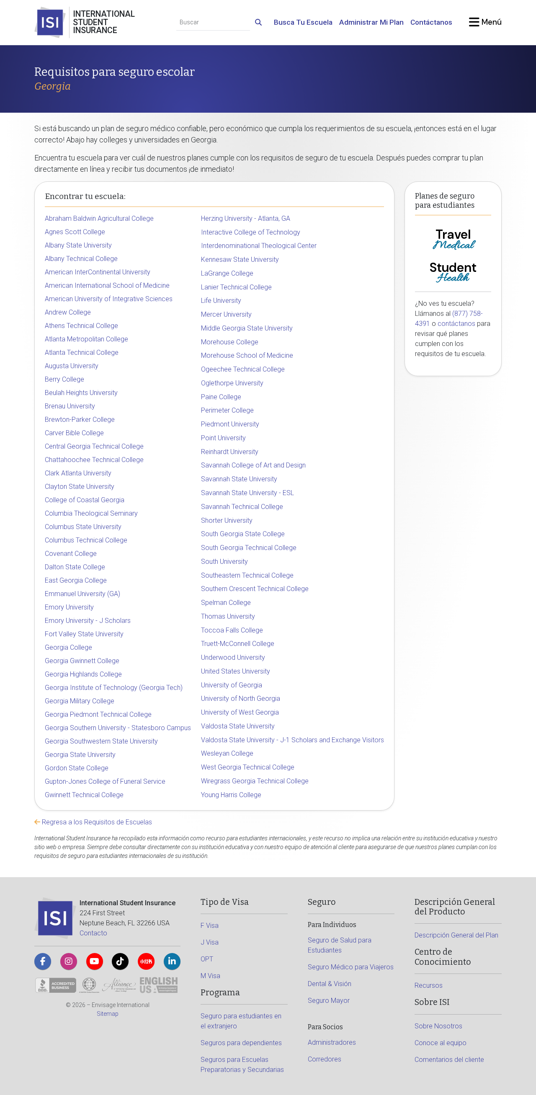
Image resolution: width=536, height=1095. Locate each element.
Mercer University (226, 314)
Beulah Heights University (81, 393)
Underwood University (233, 657)
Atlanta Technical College (82, 352)
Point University (223, 438)
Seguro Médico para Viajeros (351, 967)
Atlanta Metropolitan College (86, 339)
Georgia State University (80, 755)
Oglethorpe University (232, 383)
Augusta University (71, 366)
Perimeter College (227, 410)
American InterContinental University (97, 272)
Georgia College (68, 647)
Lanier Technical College (236, 287)
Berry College (64, 379)
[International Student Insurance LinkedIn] (172, 961)
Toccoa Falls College (232, 630)
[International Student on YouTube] (94, 961)
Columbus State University (83, 527)
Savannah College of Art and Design (253, 465)
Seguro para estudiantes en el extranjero (241, 1021)
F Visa (210, 926)
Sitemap (108, 1013)
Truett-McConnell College (237, 644)
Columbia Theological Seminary (91, 513)
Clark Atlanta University (78, 473)
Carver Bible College (74, 433)
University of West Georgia (240, 712)
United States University (235, 671)
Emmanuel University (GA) (82, 594)
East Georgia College (76, 580)
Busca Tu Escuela (303, 22)
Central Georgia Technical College (94, 446)
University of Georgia (231, 685)
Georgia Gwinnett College (82, 661)
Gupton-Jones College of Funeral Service (105, 781)
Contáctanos (431, 22)
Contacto (93, 933)
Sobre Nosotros (438, 1026)
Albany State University (78, 245)
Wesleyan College (227, 753)
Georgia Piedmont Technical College (98, 714)
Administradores (332, 1042)
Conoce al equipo (440, 1043)
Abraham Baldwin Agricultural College (99, 218)
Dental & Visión (329, 984)
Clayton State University (79, 487)
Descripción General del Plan (456, 935)
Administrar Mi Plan (371, 22)
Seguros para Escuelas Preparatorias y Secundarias (242, 1065)
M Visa (210, 976)
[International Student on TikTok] (120, 961)
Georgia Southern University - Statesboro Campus (118, 728)
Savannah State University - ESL (247, 493)
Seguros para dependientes (241, 1043)
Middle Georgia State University (247, 328)
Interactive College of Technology (250, 232)
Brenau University (70, 406)
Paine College (221, 397)
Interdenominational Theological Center (259, 246)
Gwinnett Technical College (84, 795)
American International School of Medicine (107, 285)
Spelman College (226, 603)
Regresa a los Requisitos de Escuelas (96, 822)
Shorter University (227, 520)
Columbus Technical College (86, 540)
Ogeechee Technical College (243, 369)
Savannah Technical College (242, 507)
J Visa (210, 942)
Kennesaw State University (240, 259)
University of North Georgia (240, 698)
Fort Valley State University (84, 634)
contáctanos (456, 324)
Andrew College (68, 312)
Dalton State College (75, 567)
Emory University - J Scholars (88, 621)
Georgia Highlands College (83, 674)
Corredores (324, 1059)
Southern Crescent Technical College (255, 589)
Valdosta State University (238, 726)
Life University (221, 301)
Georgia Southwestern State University (101, 741)
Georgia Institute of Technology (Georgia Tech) (114, 688)
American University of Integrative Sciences (109, 299)
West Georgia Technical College (247, 767)
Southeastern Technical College (247, 575)
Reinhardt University (229, 452)
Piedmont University (230, 424)
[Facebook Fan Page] (42, 961)
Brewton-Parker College (80, 420)
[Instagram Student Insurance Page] (68, 961)
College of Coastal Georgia (84, 500)
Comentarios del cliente (449, 1060)
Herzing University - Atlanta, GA (245, 218)
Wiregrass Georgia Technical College (255, 781)
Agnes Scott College (75, 232)
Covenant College (71, 554)
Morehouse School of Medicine (247, 355)
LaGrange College (227, 273)
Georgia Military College (79, 701)
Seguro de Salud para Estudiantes (339, 945)
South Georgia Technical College (248, 548)
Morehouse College (229, 342)
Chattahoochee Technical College (94, 460)
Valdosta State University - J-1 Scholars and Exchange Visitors (292, 740)
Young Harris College (231, 795)
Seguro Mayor (329, 1001)
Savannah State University (239, 479)
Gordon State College (76, 768)
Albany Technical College (81, 259)
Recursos (429, 985)
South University (224, 562)
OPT (207, 959)
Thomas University (228, 616)
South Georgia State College (243, 534)
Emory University (69, 607)
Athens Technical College (81, 326)
